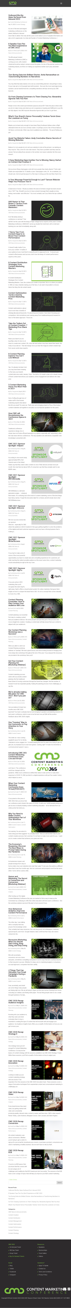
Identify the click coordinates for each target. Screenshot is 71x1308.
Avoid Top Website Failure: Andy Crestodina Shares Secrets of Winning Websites (34, 139)
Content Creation (16, 733)
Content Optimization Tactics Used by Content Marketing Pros (17, 296)
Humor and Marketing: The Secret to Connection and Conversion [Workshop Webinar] (17, 880)
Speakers (42, 1247)
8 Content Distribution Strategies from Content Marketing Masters (17, 265)
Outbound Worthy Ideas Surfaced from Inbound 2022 (17, 17)
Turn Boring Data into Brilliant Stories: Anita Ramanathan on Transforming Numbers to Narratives (33, 76)
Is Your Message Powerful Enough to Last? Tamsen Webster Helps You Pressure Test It (34, 181)
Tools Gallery (43, 1253)
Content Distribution (14, 1218)
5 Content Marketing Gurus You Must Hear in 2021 (17, 387)
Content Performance (18, 918)
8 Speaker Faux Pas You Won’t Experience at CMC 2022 (17, 46)
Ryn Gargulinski (14, 79)
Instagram (13, 1275)
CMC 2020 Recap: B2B (16, 1151)
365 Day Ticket (14, 1250)
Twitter (12, 1268)
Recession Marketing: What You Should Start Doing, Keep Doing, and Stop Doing (17, 943)
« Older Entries (12, 1179)
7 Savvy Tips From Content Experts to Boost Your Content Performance (16, 235)
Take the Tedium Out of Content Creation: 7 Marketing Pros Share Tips (17, 326)
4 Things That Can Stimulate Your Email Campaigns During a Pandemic (17, 973)
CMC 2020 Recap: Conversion (16, 1122)
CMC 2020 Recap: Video (16, 1093)
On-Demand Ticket (15, 1247)
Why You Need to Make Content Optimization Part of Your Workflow (17, 816)
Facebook (13, 1272)
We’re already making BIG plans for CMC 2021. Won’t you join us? (17, 695)
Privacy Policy (43, 1275)
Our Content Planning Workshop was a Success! (17, 632)
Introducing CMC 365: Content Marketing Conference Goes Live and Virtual (17, 756)
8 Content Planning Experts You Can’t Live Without (16, 356)
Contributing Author (15, 448)
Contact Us (42, 1268)
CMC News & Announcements (35, 79)
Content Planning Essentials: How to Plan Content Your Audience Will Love (16, 602)
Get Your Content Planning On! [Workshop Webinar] (17, 663)
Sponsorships (43, 1250)
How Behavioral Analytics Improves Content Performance (17, 911)
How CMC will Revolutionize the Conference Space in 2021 (17, 416)
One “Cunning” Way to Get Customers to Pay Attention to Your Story (17, 725)
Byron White (13, 50)
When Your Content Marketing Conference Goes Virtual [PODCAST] (16, 786)
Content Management (15, 1221)
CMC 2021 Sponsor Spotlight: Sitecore (16, 507)
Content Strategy (20, 24)
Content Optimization (14, 1224)
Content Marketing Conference (18, 22)
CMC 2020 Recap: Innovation (16, 1062)
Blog (11, 1265)
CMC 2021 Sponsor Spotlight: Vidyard (16, 445)
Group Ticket (13, 1253)
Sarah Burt (13, 608)
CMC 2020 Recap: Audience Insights (16, 1002)
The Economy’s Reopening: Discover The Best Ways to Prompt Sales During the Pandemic (17, 848)
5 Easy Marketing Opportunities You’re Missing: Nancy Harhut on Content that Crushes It (34, 161)
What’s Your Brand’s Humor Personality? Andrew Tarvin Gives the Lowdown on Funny (34, 117)
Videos (41, 1256)
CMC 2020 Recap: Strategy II (16, 1033)
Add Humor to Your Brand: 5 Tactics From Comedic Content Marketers (17, 204)
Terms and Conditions (45, 1272)
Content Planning (13, 610)
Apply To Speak (43, 1265)
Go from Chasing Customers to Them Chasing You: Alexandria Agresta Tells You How (34, 98)
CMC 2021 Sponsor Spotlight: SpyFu (16, 569)
